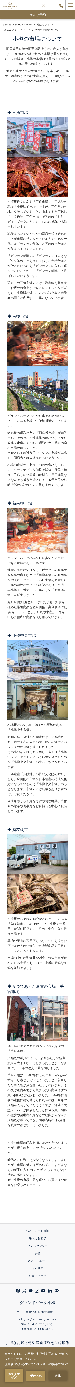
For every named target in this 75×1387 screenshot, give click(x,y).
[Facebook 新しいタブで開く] (18, 1290)
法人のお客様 (39, 1239)
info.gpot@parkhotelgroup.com (37, 1319)
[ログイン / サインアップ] (43, 5)
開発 (39, 1254)
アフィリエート (38, 1261)
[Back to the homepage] (10, 5)
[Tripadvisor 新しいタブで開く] (31, 1290)
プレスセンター (38, 1246)
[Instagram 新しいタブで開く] (37, 1290)
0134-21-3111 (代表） (41, 1324)
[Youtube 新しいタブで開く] (43, 1290)
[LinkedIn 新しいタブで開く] (50, 1290)
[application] (37, 1367)
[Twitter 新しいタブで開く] (24, 1290)
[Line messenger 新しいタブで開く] (57, 1290)
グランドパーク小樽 (37, 1302)
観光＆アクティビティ (16, 29)
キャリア (39, 1269)
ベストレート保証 (39, 1231)
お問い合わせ (37, 1275)
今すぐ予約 (37, 15)
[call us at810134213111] (61, 5)
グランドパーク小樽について (32, 24)
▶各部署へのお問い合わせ (37, 1329)
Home (7, 24)
